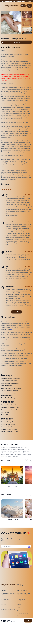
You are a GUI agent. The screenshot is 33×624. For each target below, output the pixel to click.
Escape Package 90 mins (8, 424)
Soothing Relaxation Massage (9, 380)
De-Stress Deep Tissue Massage (10, 383)
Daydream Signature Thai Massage (10, 378)
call (11, 329)
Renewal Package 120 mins (8, 427)
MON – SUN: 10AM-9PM (7, 598)
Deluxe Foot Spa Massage (8, 398)
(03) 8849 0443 (6, 600)
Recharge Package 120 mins (9, 429)
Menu (18, 615)
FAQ (18, 610)
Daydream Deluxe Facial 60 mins (10, 407)
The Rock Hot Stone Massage (9, 390)
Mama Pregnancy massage (8, 393)
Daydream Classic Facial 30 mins (10, 405)
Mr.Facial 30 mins (5, 412)
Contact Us (19, 607)
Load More (16, 312)
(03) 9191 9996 (22, 600)
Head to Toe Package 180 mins (9, 431)
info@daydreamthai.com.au (8, 609)
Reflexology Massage (7, 395)
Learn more (27, 1)
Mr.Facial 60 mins (5, 415)
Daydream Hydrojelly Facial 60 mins (10, 410)
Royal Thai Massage (6, 385)
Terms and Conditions (22, 613)
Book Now (28, 620)
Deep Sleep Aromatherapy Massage (11, 388)
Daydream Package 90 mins (8, 422)
